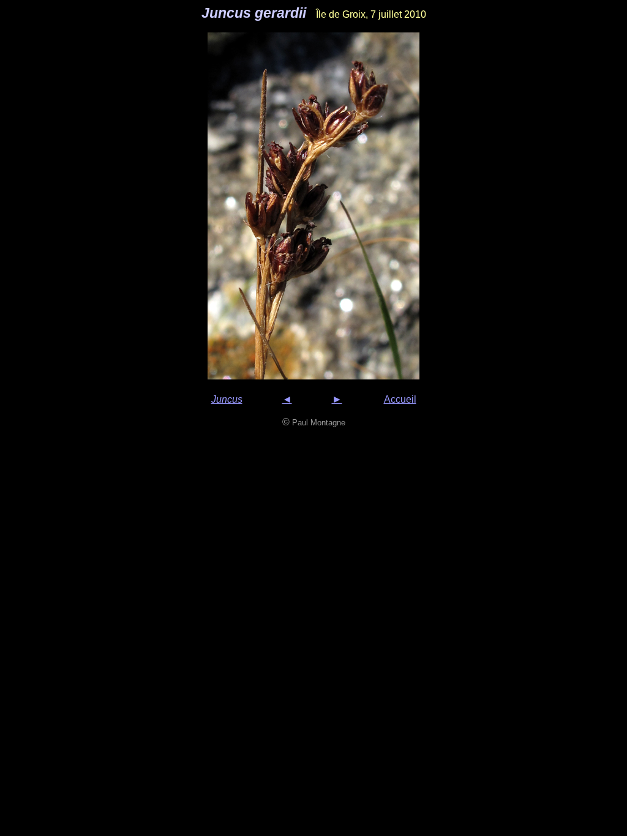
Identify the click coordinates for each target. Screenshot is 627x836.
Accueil (400, 399)
